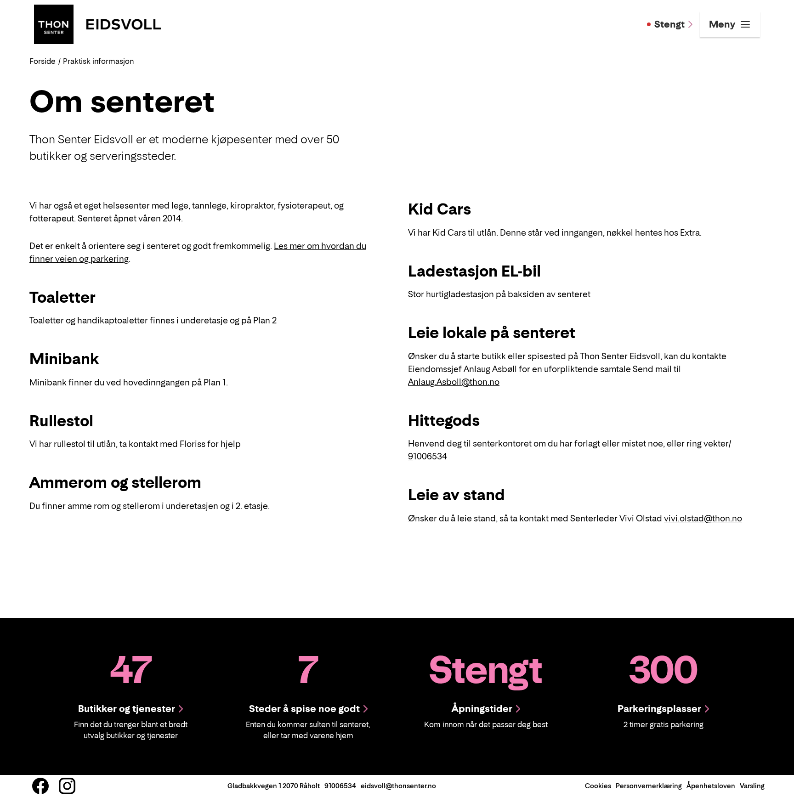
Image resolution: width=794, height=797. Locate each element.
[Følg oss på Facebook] (40, 786)
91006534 (340, 786)
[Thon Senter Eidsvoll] (97, 23)
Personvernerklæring (649, 786)
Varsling (752, 786)
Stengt (669, 24)
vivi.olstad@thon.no (703, 518)
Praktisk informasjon (98, 61)
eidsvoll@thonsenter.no (398, 786)
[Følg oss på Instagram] (67, 786)
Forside (42, 61)
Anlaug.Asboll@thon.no (453, 382)
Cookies (598, 786)
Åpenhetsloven (710, 786)
